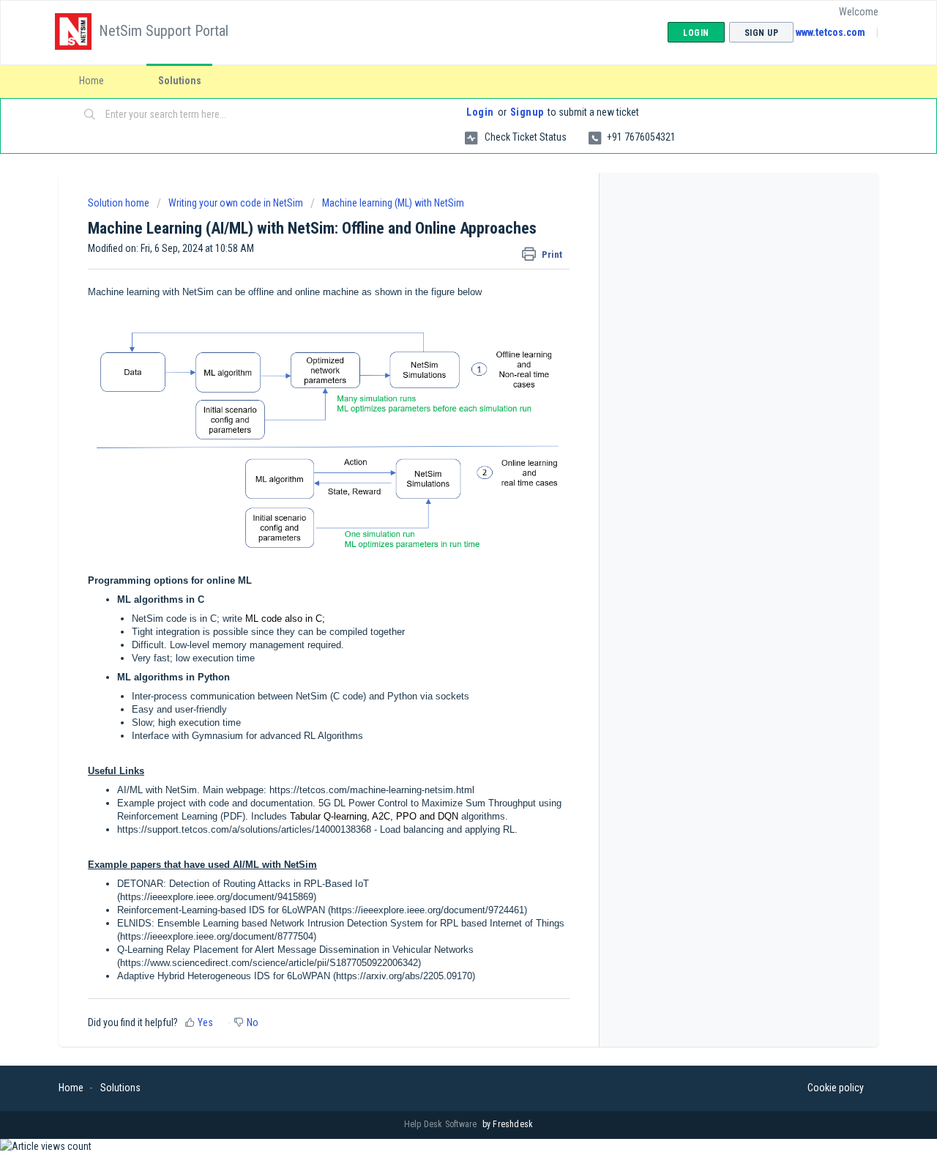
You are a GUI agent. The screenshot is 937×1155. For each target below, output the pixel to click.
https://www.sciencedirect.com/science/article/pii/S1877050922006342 (269, 962)
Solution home (120, 203)
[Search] (90, 115)
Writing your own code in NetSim (235, 203)
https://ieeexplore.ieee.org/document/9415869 (216, 896)
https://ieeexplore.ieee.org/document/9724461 (427, 910)
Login (480, 112)
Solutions (179, 80)
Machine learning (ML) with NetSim (393, 203)
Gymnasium (217, 735)
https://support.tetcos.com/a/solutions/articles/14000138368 (244, 829)
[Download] (441, 392)
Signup (527, 112)
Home (91, 80)
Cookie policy (835, 1087)
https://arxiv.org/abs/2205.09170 (404, 975)
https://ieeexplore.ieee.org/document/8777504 (216, 936)
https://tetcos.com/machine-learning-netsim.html (371, 789)
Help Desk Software (441, 1124)
